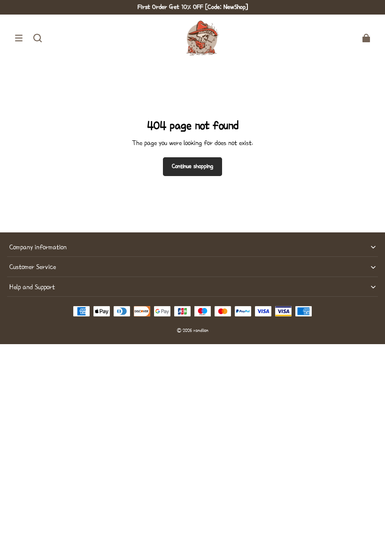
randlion (200, 330)
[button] (18, 38)
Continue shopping (192, 166)
